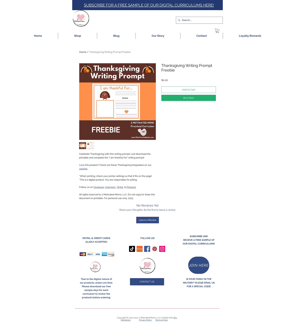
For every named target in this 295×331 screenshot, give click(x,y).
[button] (217, 30)
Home (82, 52)
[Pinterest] (155, 249)
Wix (175, 318)
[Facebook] (147, 249)
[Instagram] (162, 249)
